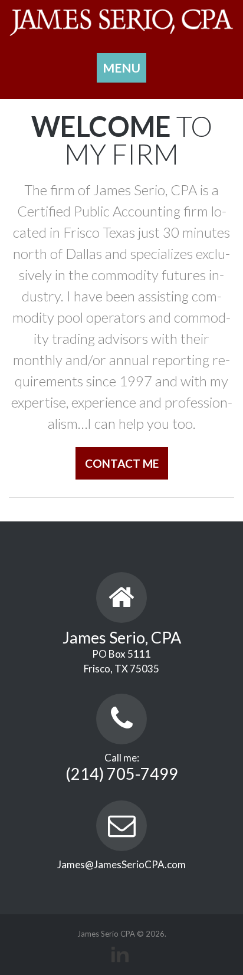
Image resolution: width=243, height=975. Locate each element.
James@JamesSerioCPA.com (121, 864)
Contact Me (122, 463)
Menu (121, 67)
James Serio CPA (106, 933)
